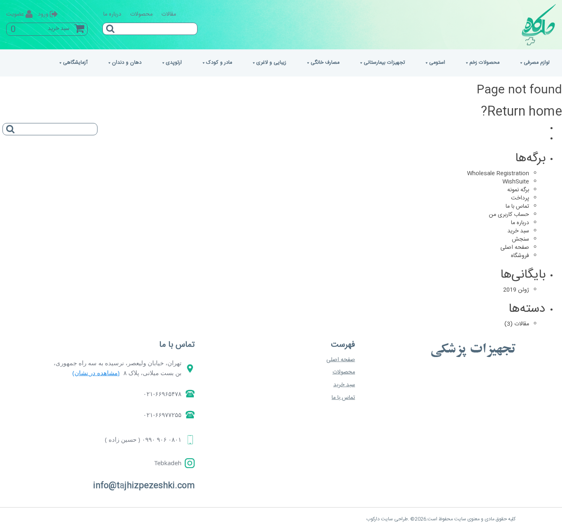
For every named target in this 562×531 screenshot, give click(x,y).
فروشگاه (520, 256)
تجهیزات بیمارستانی (384, 62)
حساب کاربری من (509, 215)
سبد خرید (518, 231)
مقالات (168, 14)
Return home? (521, 112)
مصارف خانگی (325, 62)
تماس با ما (517, 206)
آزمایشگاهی (75, 62)
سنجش (520, 239)
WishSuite (515, 182)
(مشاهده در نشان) (96, 373)
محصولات (141, 14)
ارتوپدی (174, 62)
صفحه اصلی (514, 248)
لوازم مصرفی (537, 62)
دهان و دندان (127, 62)
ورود (43, 14)
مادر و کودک (219, 62)
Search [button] (8, 126)
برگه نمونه (518, 190)
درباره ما (112, 14)
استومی (437, 62)
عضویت (15, 14)
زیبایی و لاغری (271, 62)
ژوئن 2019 (516, 290)
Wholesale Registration (498, 174)
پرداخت (520, 198)
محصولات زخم (484, 62)
